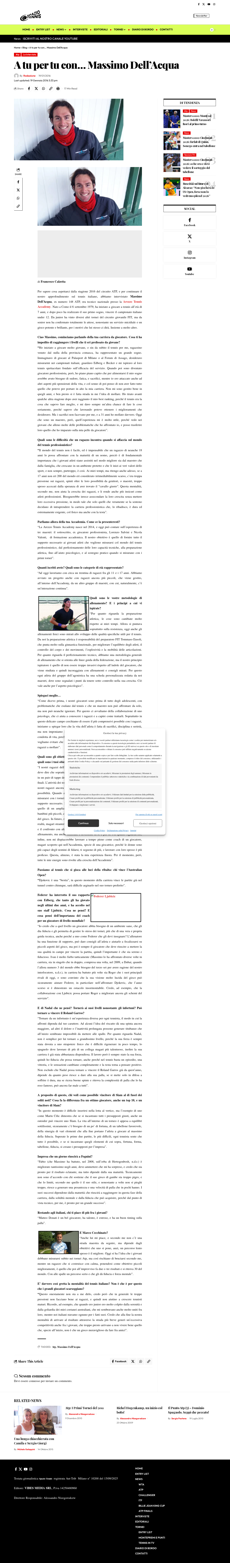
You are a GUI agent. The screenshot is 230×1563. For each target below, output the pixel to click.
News (193, 111)
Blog (24, 47)
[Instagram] (214, 4)
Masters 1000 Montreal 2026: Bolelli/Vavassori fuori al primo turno (197, 120)
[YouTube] (209, 4)
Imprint (133, 830)
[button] (213, 15)
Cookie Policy (99, 830)
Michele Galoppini (26, 1449)
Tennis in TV (189, 155)
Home (17, 47)
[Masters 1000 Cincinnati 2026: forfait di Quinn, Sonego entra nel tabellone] (171, 140)
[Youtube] (189, 271)
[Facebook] (198, 4)
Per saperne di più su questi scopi (149, 814)
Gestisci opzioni (147, 823)
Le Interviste (29, 54)
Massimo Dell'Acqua (68, 1347)
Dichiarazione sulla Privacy (118, 830)
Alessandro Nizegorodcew (82, 1414)
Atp (17, 54)
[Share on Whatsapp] (43, 88)
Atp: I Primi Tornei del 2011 (84, 1408)
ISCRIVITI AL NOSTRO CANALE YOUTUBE (50, 38)
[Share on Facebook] (29, 88)
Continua (83, 823)
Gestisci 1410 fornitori (77, 814)
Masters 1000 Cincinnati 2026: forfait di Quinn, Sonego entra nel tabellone (199, 142)
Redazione (29, 75)
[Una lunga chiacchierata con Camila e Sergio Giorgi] (38, 1420)
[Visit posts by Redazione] (16, 75)
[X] (204, 4)
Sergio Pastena (179, 1418)
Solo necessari (116, 823)
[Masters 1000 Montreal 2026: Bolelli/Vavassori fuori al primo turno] (171, 119)
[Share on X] (36, 88)
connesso (34, 1381)
